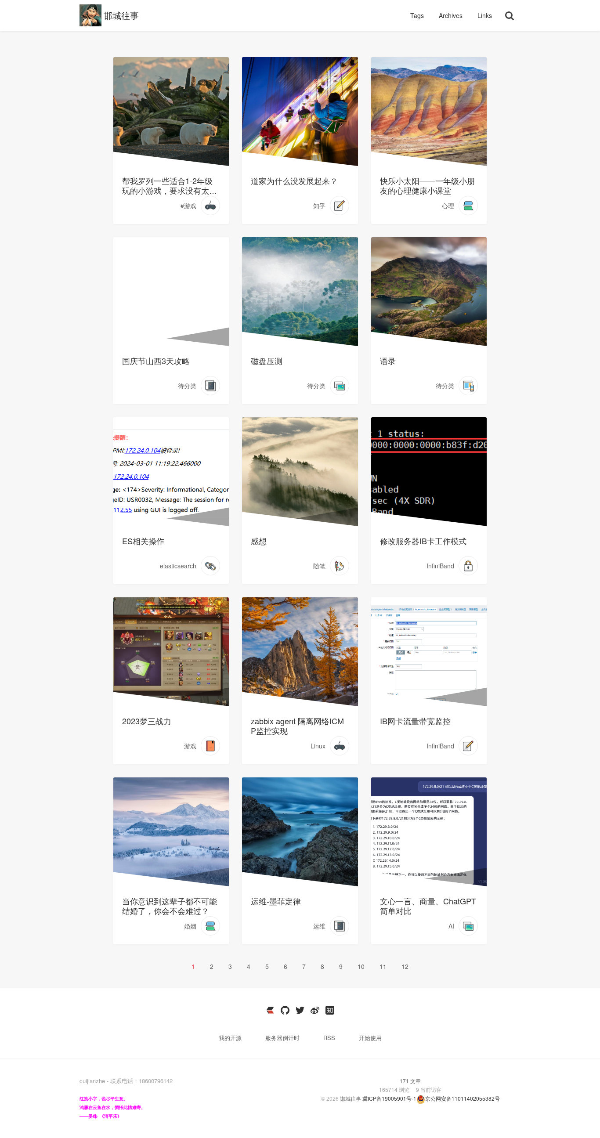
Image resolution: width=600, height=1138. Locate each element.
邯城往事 (121, 15)
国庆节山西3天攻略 (156, 360)
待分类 (187, 385)
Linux (318, 745)
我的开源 (231, 1037)
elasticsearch (178, 565)
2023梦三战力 (146, 721)
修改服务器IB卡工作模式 (423, 541)
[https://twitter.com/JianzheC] (300, 1010)
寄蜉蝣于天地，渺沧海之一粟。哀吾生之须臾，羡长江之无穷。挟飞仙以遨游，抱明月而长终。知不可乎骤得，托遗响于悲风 (168, 633)
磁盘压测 (266, 360)
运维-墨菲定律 (276, 901)
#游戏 (188, 205)
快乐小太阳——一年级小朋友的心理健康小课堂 (427, 185)
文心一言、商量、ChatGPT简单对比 (428, 905)
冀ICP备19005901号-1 (389, 1098)
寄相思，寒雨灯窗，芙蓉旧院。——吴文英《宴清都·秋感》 (294, 804)
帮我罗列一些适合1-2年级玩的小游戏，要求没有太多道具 (169, 185)
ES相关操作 (143, 541)
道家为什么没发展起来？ (294, 180)
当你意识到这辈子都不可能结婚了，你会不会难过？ (169, 905)
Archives (451, 15)
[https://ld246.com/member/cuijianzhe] (270, 1010)
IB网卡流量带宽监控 (415, 721)
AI (451, 925)
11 (383, 966)
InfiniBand (440, 565)
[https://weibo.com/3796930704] (315, 1010)
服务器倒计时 (283, 1037)
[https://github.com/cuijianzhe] (285, 1010)
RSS (329, 1037)
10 (361, 966)
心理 (448, 205)
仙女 (128, 259)
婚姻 (190, 925)
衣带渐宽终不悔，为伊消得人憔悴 (426, 799)
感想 (259, 541)
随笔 (319, 565)
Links (484, 15)
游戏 (190, 745)
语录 (388, 360)
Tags (418, 15)
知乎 (319, 205)
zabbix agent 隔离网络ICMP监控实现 (297, 725)
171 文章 (410, 1080)
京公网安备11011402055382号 (462, 1098)
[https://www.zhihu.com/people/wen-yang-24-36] (329, 1010)
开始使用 (370, 1037)
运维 (319, 925)
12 (404, 966)
